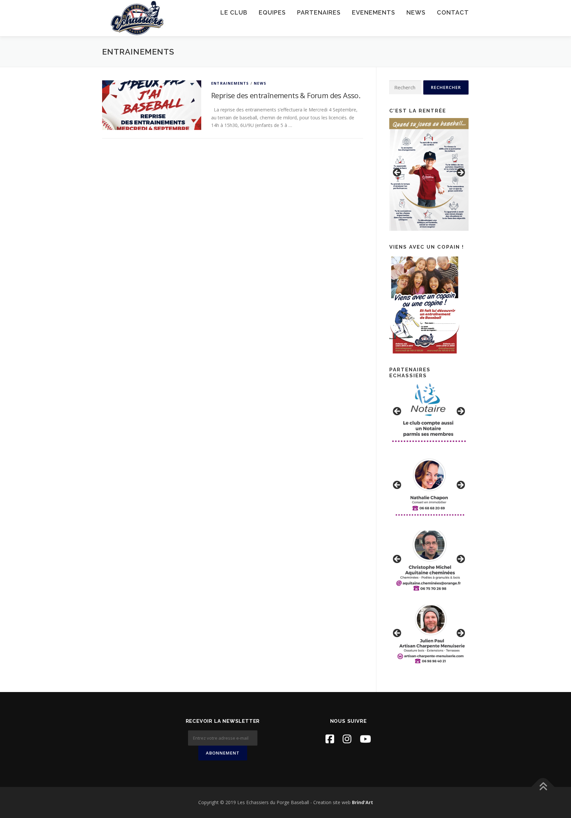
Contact (453, 12)
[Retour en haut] (543, 787)
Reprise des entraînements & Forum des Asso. (285, 95)
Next (460, 173)
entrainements (230, 83)
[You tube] (365, 739)
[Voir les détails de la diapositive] (429, 174)
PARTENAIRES (319, 12)
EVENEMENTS (373, 12)
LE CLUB (233, 12)
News (416, 12)
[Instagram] (347, 739)
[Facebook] (329, 739)
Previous (397, 173)
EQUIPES (272, 12)
